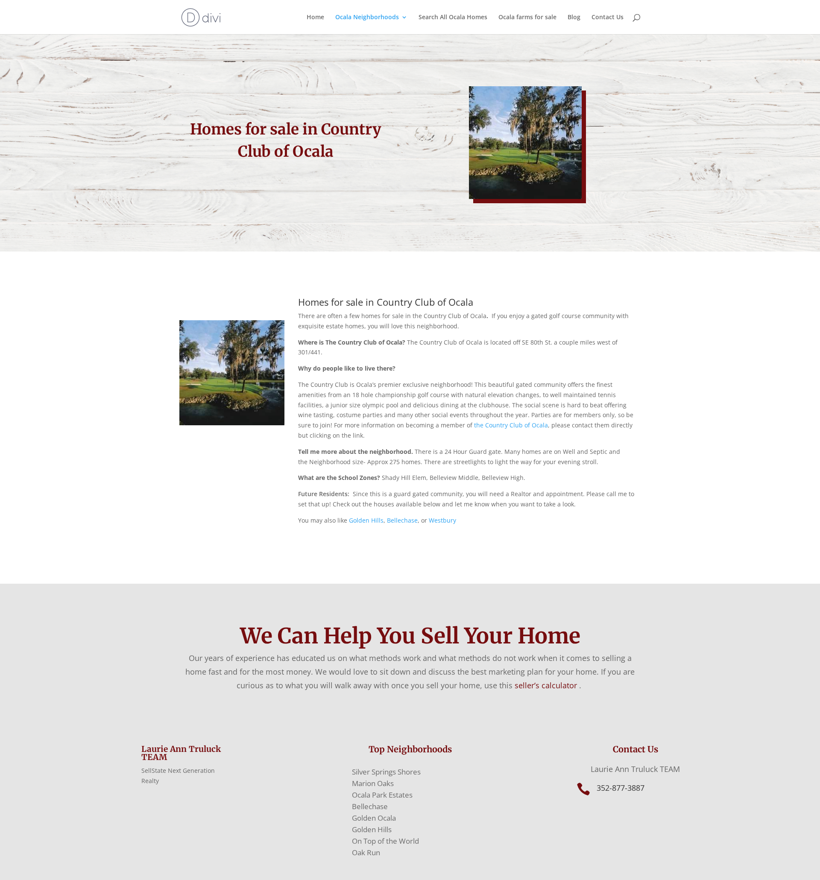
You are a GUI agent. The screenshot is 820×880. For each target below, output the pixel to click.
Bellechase (402, 520)
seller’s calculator (546, 685)
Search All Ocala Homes (453, 17)
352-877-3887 (620, 788)
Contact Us (608, 17)
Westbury (443, 520)
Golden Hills (366, 520)
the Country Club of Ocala (511, 425)
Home (315, 17)
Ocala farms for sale (527, 17)
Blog (574, 17)
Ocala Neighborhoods (367, 17)
